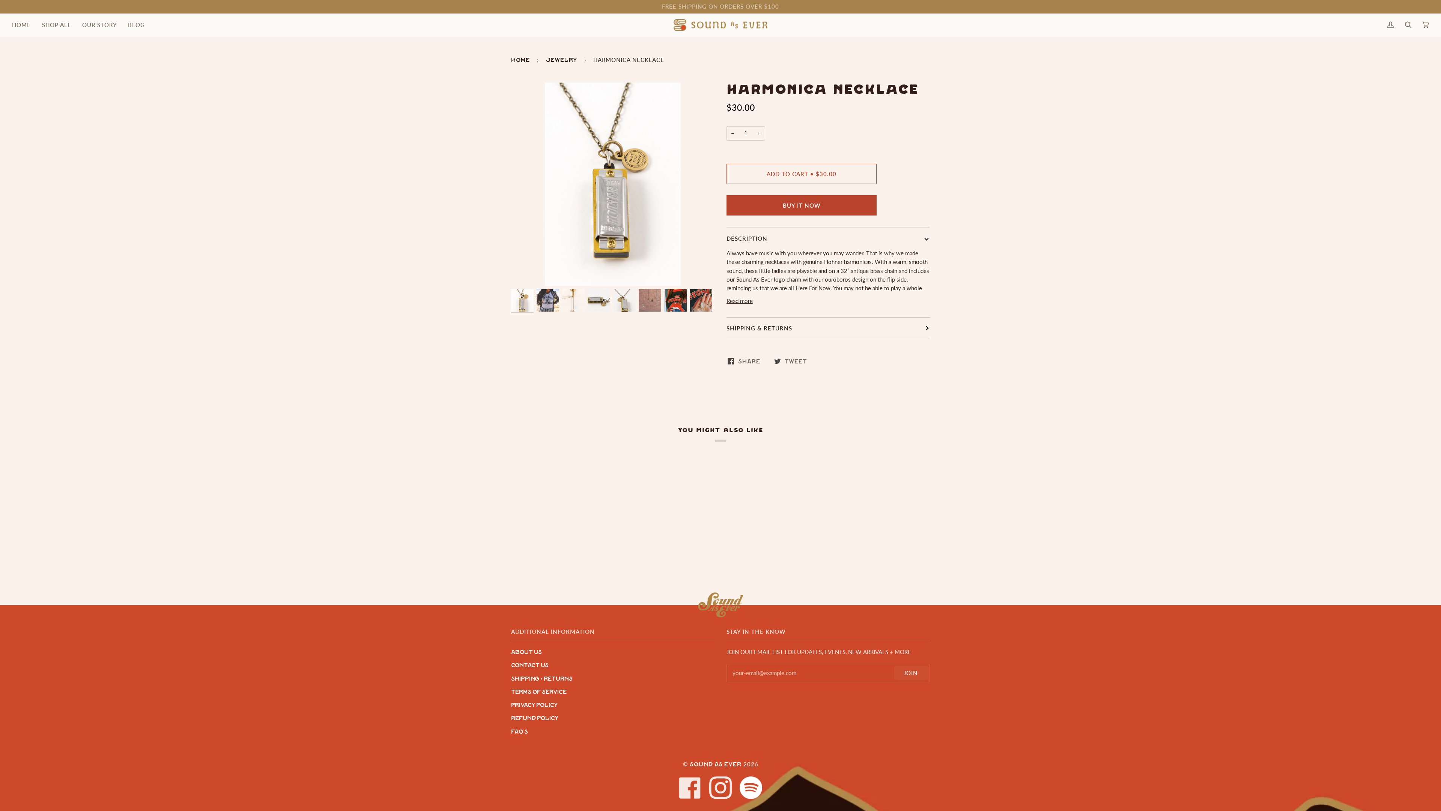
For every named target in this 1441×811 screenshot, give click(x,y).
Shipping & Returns (759, 328)
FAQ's (519, 732)
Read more (740, 301)
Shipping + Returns (542, 679)
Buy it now (802, 205)
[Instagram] (720, 787)
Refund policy (534, 718)
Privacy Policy (534, 705)
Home (520, 60)
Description (747, 238)
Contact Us (530, 665)
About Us (526, 652)
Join (911, 672)
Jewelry (561, 60)
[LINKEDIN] (751, 787)
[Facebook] (690, 787)
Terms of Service (539, 692)
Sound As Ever (716, 764)
